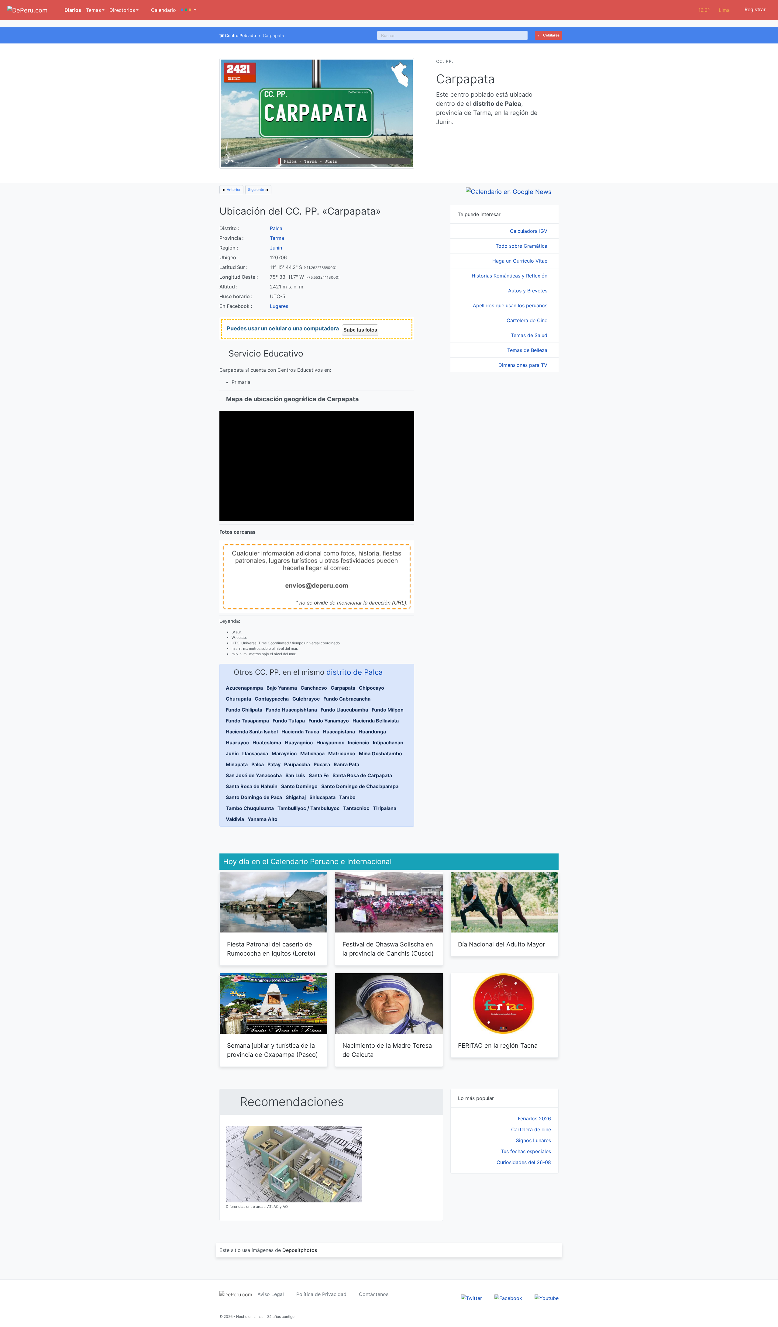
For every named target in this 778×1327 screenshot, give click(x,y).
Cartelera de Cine (528, 320)
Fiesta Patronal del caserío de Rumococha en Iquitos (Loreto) (271, 949)
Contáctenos (373, 1294)
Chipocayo (371, 688)
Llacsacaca (255, 753)
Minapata (237, 764)
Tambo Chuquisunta (250, 808)
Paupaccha (297, 764)
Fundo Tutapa (289, 721)
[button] (188, 10)
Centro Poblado (240, 35)
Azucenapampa (244, 688)
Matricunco (341, 753)
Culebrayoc (306, 699)
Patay (274, 764)
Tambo (347, 797)
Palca (276, 228)
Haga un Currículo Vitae (520, 261)
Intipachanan (388, 742)
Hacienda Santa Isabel (252, 732)
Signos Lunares (533, 1140)
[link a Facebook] (508, 1297)
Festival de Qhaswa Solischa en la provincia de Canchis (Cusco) (388, 949)
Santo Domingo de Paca (254, 797)
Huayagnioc (299, 742)
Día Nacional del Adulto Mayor (501, 944)
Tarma (277, 238)
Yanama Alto (262, 819)
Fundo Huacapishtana (291, 710)
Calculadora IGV (529, 231)
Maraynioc (284, 753)
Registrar (754, 9)
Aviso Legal (270, 1294)
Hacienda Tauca (300, 732)
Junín (276, 248)
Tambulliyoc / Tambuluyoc (308, 808)
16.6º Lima (714, 10)
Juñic (232, 753)
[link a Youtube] (547, 1297)
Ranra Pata (346, 764)
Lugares (279, 306)
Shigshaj (296, 797)
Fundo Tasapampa (247, 721)
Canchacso (314, 688)
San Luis (295, 775)
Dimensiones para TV (523, 365)
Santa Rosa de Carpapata (362, 775)
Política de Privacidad (321, 1294)
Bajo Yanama (282, 688)
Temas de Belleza (528, 350)
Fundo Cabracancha (346, 699)
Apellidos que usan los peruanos (511, 305)
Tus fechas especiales (526, 1151)
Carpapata (343, 688)
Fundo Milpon (388, 710)
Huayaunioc (330, 742)
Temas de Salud (530, 335)
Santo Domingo (299, 786)
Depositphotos (299, 1250)
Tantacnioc (356, 808)
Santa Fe (319, 775)
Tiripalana (384, 808)
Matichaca (312, 753)
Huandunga (372, 732)
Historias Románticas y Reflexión (510, 276)
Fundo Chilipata (244, 710)
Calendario (163, 10)
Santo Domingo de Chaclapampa (359, 786)
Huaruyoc (237, 742)
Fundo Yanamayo (328, 721)
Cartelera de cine (531, 1129)
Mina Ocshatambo (380, 753)
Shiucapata (322, 797)
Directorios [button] (122, 10)
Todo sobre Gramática (522, 246)
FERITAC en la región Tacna (498, 1045)
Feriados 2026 (534, 1118)
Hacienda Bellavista (376, 721)
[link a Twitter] (471, 1297)
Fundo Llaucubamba (344, 710)
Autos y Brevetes (528, 291)
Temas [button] (93, 10)
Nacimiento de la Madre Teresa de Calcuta (387, 1050)
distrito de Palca (354, 672)
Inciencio (358, 742)
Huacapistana (339, 732)
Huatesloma (267, 742)
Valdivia (235, 819)
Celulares (550, 35)
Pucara (322, 764)
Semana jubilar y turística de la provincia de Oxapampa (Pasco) (272, 1050)
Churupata (238, 699)
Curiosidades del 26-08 (524, 1162)
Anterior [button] (233, 189)
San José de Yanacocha (254, 775)
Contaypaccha (272, 699)
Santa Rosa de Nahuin (251, 786)
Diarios (72, 10)
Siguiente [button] (256, 189)
